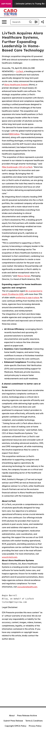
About (12, 715)
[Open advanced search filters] (36, 22)
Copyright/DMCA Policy (15, 726)
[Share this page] (42, 22)
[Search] (30, 22)
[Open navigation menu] (4, 22)
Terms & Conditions (34, 721)
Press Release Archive (27, 715)
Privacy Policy (35, 726)
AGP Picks (6, 4)
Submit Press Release (13, 721)
